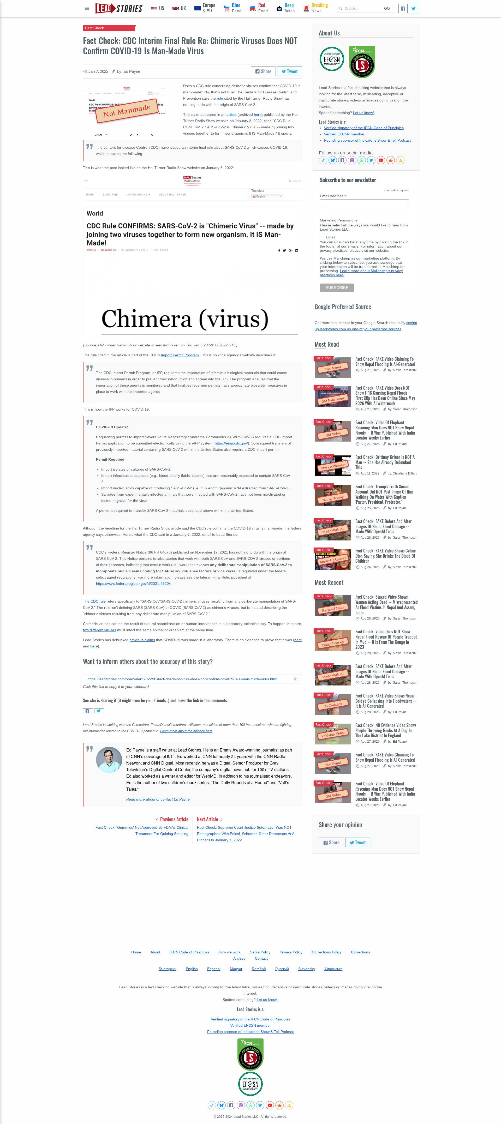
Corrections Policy (327, 952)
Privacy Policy (291, 952)
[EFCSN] (250, 1084)
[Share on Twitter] (99, 710)
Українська (333, 969)
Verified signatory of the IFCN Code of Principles (364, 128)
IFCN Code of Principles (189, 952)
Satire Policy (260, 952)
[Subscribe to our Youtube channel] (381, 160)
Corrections (360, 952)
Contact (261, 958)
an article (228, 114)
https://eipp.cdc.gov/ (231, 443)
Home (136, 952)
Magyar (236, 969)
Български (167, 969)
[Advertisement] (192, 888)
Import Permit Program (180, 355)
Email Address (333, 196)
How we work (230, 952)
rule (220, 98)
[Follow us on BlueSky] (333, 160)
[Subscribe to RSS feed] (400, 160)
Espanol (213, 969)
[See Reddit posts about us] (390, 160)
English (192, 969)
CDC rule (98, 601)
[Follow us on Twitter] (371, 160)
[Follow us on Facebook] (342, 160)
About (155, 952)
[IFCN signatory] (250, 1054)
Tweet (292, 71)
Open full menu (87, 8)
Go (387, 8)
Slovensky (306, 969)
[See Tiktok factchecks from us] (323, 160)
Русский (282, 969)
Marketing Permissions (338, 220)
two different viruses (99, 630)
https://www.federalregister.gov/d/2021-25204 (133, 583)
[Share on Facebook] (88, 710)
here (257, 114)
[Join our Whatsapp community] (361, 160)
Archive (239, 958)
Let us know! (363, 113)
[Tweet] (413, 8)
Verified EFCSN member (344, 134)
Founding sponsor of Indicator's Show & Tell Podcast (367, 140)
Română (259, 969)
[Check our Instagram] (352, 160)
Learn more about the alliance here (186, 731)
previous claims (142, 640)
